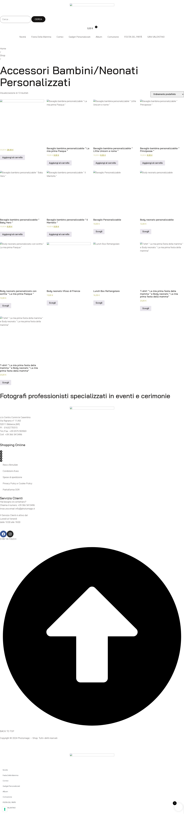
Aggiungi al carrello (12, 157)
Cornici (60, 37)
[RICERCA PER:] (15, 19)
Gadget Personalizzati (79, 37)
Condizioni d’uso (11, 471)
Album (99, 37)
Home (3, 48)
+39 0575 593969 (18, 431)
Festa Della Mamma (41, 37)
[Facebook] (3, 534)
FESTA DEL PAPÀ (133, 37)
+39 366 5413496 (13, 434)
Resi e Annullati (10, 465)
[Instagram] (10, 534)
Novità (22, 37)
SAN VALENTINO (156, 37)
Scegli (99, 231)
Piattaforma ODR (11, 489)
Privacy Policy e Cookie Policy (17, 483)
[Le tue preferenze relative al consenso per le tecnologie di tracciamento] (4, 809)
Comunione (113, 37)
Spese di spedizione (12, 477)
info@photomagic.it (25, 508)
